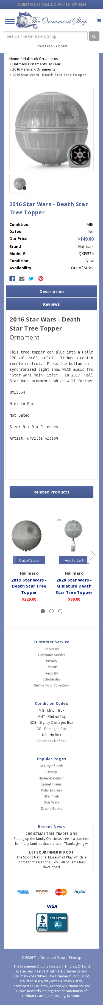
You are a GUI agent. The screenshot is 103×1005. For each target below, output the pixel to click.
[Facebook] (12, 278)
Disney (51, 772)
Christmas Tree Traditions (51, 833)
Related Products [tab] (51, 492)
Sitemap (75, 957)
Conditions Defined (51, 740)
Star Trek (51, 796)
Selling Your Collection (51, 685)
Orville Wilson (42, 438)
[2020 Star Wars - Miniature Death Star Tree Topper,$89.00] (74, 535)
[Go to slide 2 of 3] (92, 555)
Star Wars (51, 802)
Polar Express (51, 790)
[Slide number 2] (51, 611)
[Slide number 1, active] (43, 611)
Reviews (51, 304)
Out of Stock (29, 560)
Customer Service (51, 655)
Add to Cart (74, 560)
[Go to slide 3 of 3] (10, 555)
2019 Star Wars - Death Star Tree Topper (29, 586)
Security (51, 673)
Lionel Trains (51, 784)
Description (52, 291)
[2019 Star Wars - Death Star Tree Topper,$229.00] (29, 535)
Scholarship (52, 679)
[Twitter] (31, 278)
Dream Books (51, 808)
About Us (51, 649)
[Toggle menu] (7, 21)
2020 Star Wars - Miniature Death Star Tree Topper (74, 586)
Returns (52, 667)
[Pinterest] (41, 278)
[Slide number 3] (60, 611)
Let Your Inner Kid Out (51, 852)
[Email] (21, 278)
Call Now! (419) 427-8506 (51, 4)
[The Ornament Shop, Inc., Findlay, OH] (51, 923)
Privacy (51, 661)
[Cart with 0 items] (98, 20)
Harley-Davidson (52, 778)
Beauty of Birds (51, 766)
